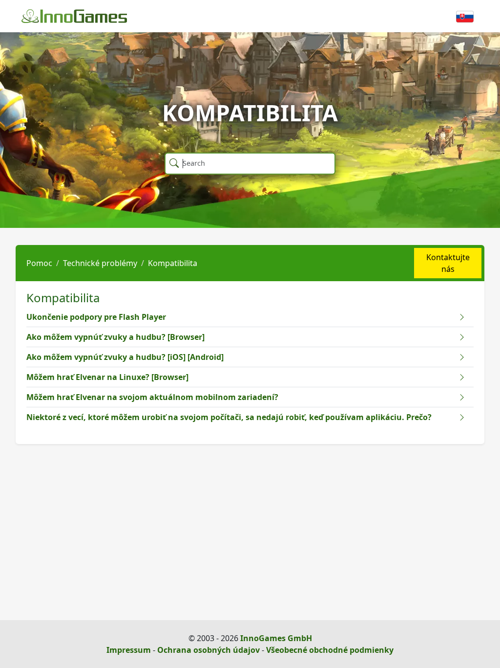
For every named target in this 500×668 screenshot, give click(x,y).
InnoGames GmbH (276, 638)
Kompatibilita (172, 263)
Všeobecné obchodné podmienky (330, 650)
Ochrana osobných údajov (208, 650)
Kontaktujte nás (448, 263)
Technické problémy (100, 263)
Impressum (128, 650)
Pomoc (39, 263)
